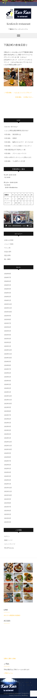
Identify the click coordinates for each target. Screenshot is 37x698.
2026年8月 (7, 273)
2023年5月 (7, 422)
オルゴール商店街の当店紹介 (12, 615)
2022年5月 (7, 468)
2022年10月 (8, 449)
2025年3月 (7, 338)
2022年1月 (7, 484)
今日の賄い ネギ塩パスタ (24, 97)
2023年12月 (8, 396)
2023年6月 (7, 419)
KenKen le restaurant (18, 23)
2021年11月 (8, 491)
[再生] (6, 226)
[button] (18, 219)
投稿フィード (8, 540)
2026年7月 (7, 277)
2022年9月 (7, 453)
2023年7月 (7, 415)
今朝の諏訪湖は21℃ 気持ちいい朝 (14, 149)
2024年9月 (7, 361)
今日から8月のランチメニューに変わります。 (18, 157)
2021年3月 (7, 522)
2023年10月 (8, 403)
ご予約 (28, 685)
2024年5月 (7, 377)
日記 (5, 255)
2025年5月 (7, 331)
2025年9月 (7, 315)
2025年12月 (8, 304)
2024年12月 (8, 350)
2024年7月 (7, 369)
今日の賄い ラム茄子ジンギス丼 (14, 161)
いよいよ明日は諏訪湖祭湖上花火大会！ (16, 130)
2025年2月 (7, 342)
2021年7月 (7, 507)
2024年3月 (7, 384)
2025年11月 (8, 308)
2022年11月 (8, 445)
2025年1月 (7, 346)
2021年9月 (7, 499)
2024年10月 (8, 358)
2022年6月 (7, 465)
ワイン (6, 248)
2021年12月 (8, 487)
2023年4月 (7, 426)
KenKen (18, 682)
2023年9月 (7, 407)
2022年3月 (7, 476)
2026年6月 (7, 281)
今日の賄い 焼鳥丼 (10, 138)
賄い (5, 259)
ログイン (7, 536)
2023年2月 (7, 434)
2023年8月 (7, 411)
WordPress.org (9, 548)
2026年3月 (7, 293)
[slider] (17, 225)
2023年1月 (7, 438)
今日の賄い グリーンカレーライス (15, 153)
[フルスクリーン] (31, 226)
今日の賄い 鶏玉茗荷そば (12, 134)
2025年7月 (7, 323)
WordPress (25, 695)
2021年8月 (7, 503)
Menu (27, 682)
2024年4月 (7, 380)
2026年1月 (7, 300)
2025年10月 (8, 312)
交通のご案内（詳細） (10, 658)
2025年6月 (7, 327)
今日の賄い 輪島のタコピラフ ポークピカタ (18, 142)
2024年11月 (8, 354)
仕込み (6, 251)
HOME (10, 682)
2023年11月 (8, 400)
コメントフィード (9, 544)
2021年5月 (7, 514)
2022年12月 (8, 442)
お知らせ (7, 240)
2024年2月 (7, 388)
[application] (18, 219)
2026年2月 (7, 296)
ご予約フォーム (8, 673)
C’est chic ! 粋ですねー (11, 127)
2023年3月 (7, 430)
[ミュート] (28, 226)
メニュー (7, 244)
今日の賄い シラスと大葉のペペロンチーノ (18, 146)
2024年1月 (7, 392)
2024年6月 (7, 373)
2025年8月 (7, 319)
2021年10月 (8, 495)
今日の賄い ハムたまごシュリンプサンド (18, 92)
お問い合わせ (18, 685)
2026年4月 (7, 289)
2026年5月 (7, 285)
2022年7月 (7, 461)
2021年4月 (7, 518)
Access (18, 688)
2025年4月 (7, 335)
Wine (9, 685)
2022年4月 (7, 472)
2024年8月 (7, 365)
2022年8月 (7, 457)
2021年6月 (7, 510)
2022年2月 (7, 480)
